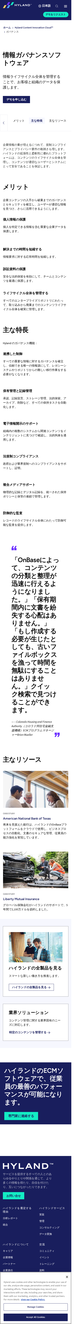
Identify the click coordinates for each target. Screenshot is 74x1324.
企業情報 (8, 1257)
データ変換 (45, 1234)
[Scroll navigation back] (4, 123)
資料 (41, 1270)
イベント (44, 1257)
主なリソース (57, 121)
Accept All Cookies (35, 1317)
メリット (19, 121)
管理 (41, 1221)
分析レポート (10, 1218)
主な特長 (37, 121)
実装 (41, 1215)
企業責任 (8, 1270)
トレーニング (46, 1264)
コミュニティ (46, 1251)
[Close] (67, 1277)
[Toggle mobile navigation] (65, 6)
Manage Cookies (35, 1307)
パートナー (9, 1264)
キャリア (8, 1251)
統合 (5, 1225)
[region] (35, 1298)
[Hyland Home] (17, 6)
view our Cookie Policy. (33, 1299)
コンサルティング (49, 1227)
